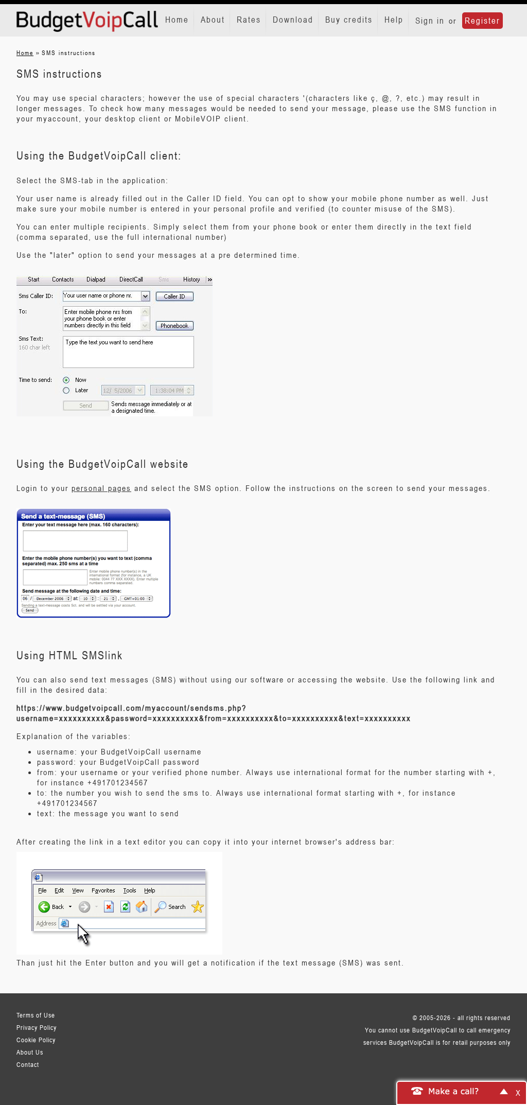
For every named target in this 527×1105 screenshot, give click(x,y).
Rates (249, 19)
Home (177, 19)
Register (482, 20)
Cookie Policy (36, 1040)
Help (393, 19)
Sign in (430, 20)
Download (293, 19)
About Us (29, 1052)
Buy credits (349, 19)
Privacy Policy (36, 1027)
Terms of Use (35, 1015)
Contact (27, 1064)
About (213, 19)
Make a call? (454, 1090)
